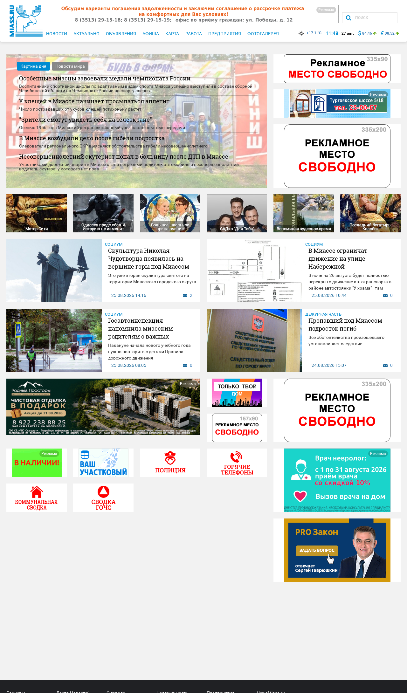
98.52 (390, 33)
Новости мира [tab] (70, 66)
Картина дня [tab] (33, 66)
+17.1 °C (314, 33)
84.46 (367, 33)
